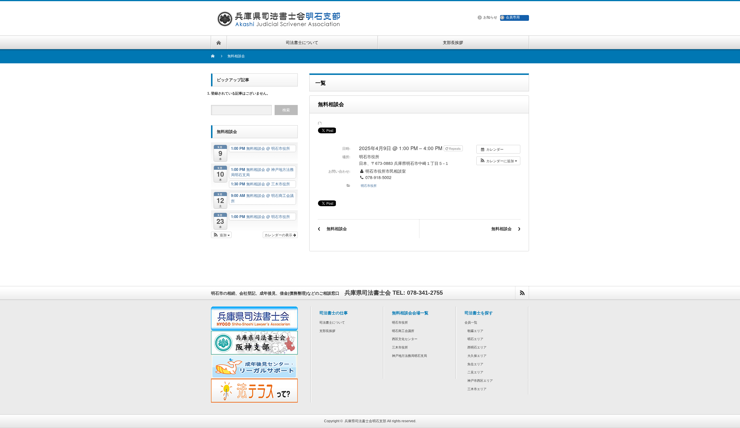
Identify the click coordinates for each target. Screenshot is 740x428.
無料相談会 (337, 228)
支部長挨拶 (327, 331)
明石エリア (475, 339)
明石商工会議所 (403, 331)
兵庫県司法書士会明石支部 (365, 421)
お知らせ (490, 17)
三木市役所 (400, 347)
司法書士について (332, 322)
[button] (498, 161)
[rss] (522, 292)
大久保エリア (476, 355)
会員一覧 (471, 322)
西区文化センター (404, 339)
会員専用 (513, 17)
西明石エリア (476, 347)
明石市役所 (369, 185)
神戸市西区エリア (480, 380)
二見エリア (475, 372)
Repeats (455, 148)
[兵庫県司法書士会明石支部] (278, 23)
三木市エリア (476, 389)
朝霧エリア (475, 331)
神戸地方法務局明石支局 (409, 355)
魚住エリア (475, 364)
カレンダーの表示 (278, 234)
